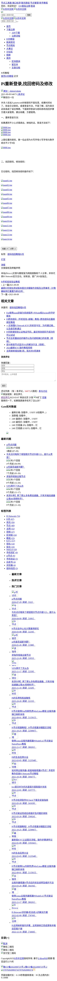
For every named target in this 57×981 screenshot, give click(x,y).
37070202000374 (25, 970)
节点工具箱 (6, 3)
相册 (8, 55)
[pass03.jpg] (6, 190)
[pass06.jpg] (6, 203)
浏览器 (11, 565)
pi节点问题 (11, 445)
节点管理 (34, 3)
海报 (3, 265)
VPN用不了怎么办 (14, 486)
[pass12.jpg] (6, 230)
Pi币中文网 (19, 958)
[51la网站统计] (34, 970)
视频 (10, 532)
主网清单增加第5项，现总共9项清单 (23, 351)
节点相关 (10, 45)
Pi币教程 (10, 39)
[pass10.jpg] (6, 221)
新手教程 (43, 3)
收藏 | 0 (5, 249)
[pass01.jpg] (6, 181)
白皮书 (11, 562)
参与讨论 (43, 391)
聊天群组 (25, 3)
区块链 (11, 535)
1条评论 (21, 94)
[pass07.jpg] (6, 208)
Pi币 (22, 254)
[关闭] (4, 944)
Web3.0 (11, 549)
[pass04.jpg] (6, 194)
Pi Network (13, 516)
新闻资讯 (10, 42)
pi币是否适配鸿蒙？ (15, 467)
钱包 (10, 544)
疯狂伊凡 (5, 397)
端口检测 (16, 3)
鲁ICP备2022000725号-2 (36, 967)
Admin (18, 91)
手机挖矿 (12, 552)
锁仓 (10, 547)
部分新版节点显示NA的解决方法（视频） (26, 344)
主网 (10, 529)
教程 (18, 254)
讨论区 (9, 52)
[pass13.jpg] (6, 235)
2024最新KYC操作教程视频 (19, 348)
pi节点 (10, 556)
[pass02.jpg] (6, 185)
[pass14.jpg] (6, 239)
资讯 (10, 522)
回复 (44, 397)
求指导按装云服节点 (15, 476)
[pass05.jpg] (6, 199)
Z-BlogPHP (43, 958)
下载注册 (10, 29)
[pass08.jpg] (6, 212)
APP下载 (16, 33)
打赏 (3, 259)
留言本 (15, 64)
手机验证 (12, 559)
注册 (28, 6)
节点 (10, 525)
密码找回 (11, 254)
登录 (33, 6)
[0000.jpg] (6, 127)
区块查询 (16, 61)
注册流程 (16, 36)
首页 (8, 26)
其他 (8, 58)
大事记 (9, 48)
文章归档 (16, 68)
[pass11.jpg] (6, 226)
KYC (10, 541)
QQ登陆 (22, 6)
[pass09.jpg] (6, 217)
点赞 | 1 (13, 249)
